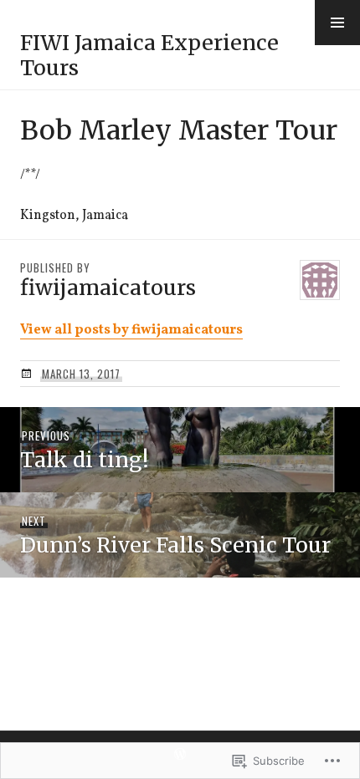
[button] (337, 22)
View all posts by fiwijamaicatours (131, 330)
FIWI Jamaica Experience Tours (149, 55)
